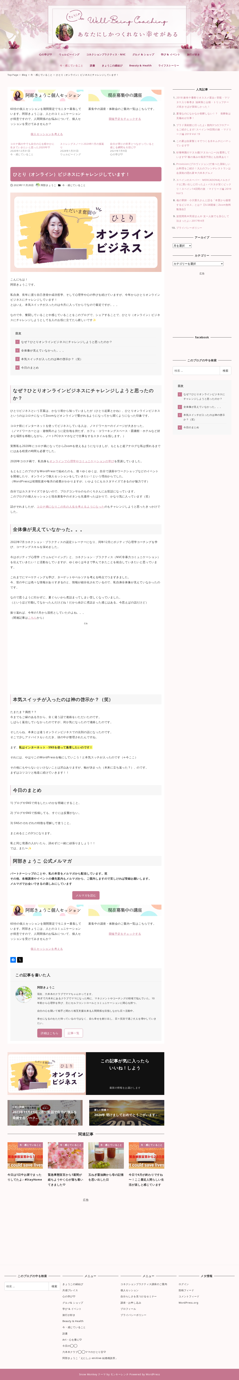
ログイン (184, 1284)
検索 (225, 371)
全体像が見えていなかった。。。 (43, 350)
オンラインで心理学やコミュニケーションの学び (82, 461)
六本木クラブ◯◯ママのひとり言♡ (84, 1352)
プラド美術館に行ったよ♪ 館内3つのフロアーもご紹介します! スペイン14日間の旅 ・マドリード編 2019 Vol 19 (203, 129)
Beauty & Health (73, 1321)
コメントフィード (189, 1296)
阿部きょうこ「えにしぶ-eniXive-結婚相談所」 (90, 1358)
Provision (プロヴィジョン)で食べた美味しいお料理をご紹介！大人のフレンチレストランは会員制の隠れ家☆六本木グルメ (203, 168)
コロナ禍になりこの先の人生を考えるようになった (70, 506)
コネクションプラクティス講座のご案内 (144, 1284)
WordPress (153, 1374)
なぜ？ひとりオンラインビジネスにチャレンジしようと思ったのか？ (66, 342)
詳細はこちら (49, 1033)
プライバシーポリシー (189, 227)
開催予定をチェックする (125, 119)
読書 (65, 1333)
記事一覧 (73, 1033)
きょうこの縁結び (72, 1284)
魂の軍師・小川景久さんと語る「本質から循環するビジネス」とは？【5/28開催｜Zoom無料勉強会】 (203, 205)
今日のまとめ (30, 368)
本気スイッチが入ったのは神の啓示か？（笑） (52, 359)
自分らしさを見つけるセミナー (139, 1296)
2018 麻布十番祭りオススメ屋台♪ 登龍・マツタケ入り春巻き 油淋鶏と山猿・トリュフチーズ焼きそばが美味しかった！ (203, 102)
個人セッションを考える (47, 134)
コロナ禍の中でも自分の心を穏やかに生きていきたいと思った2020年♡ (32, 145)
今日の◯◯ (70, 1345)
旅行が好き (68, 1315)
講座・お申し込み (131, 1302)
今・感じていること (74, 185)
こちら (32, 618)
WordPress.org (188, 1302)
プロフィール (128, 1308)
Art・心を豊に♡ (72, 1339)
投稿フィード (186, 1290)
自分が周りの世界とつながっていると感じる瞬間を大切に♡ (132, 145)
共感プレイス (70, 1290)
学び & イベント (72, 1308)
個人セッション (130, 1290)
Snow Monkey (88, 1374)
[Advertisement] (85, 654)
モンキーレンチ (120, 1374)
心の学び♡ (69, 1296)
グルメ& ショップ (72, 1302)
